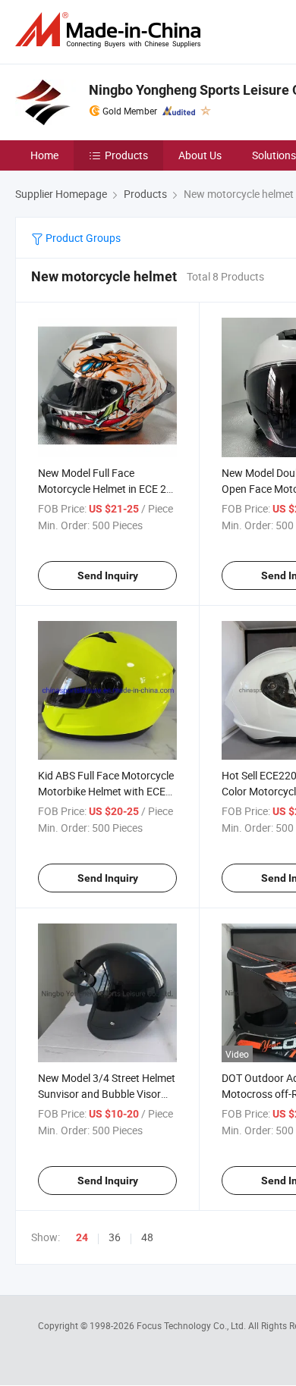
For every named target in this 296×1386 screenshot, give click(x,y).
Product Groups (82, 237)
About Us (200, 155)
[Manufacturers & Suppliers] (110, 30)
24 (82, 1237)
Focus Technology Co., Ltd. (192, 1325)
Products (126, 155)
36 (115, 1237)
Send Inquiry (107, 575)
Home (44, 155)
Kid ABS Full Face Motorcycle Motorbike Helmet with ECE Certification (106, 791)
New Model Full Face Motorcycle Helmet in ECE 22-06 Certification (106, 489)
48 (147, 1237)
